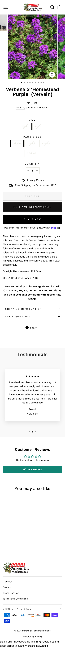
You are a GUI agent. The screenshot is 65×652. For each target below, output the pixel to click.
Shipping (20, 107)
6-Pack (46, 143)
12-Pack (32, 153)
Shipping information (23, 309)
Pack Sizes (32, 137)
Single (17, 143)
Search (7, 587)
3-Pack (31, 143)
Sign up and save (17, 609)
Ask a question (18, 316)
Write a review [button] (32, 469)
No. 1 (38, 126)
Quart (25, 126)
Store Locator (11, 593)
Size (32, 120)
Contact (7, 581)
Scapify (38, 636)
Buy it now (32, 219)
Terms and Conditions (15, 598)
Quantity (32, 164)
